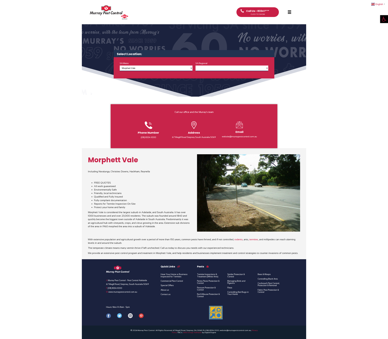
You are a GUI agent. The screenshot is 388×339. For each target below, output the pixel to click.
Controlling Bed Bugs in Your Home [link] (238, 293)
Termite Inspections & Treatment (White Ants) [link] (207, 275)
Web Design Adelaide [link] (192, 332)
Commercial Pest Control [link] (172, 281)
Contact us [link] (166, 294)
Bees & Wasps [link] (264, 274)
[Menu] (289, 12)
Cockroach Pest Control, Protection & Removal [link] (268, 284)
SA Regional (201, 63)
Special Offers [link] (167, 285)
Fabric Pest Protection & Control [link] (268, 291)
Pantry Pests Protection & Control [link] (208, 282)
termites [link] (253, 239)
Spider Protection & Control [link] (236, 275)
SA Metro (124, 63)
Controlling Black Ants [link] (268, 279)
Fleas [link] (229, 288)
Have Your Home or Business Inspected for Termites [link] (174, 275)
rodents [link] (238, 239)
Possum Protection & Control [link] (206, 289)
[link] (384, 19)
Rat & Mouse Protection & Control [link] (208, 295)
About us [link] (165, 290)
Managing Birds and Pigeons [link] (236, 282)
